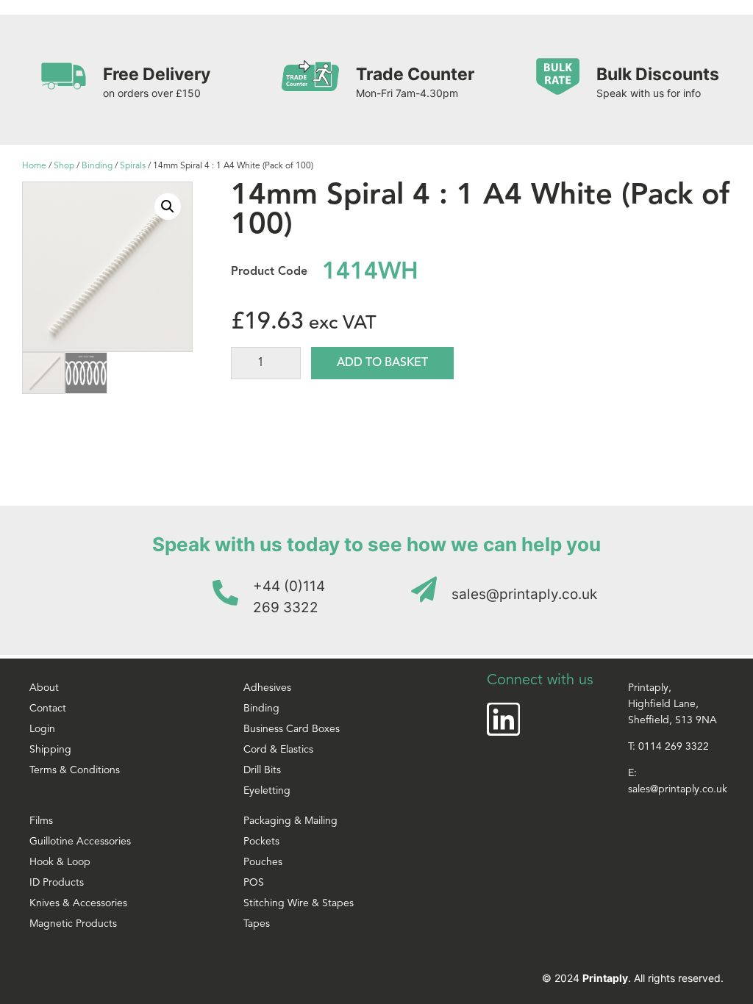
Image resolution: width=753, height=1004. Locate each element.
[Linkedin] (503, 719)
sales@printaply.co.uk (524, 594)
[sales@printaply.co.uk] (424, 589)
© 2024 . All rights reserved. (633, 978)
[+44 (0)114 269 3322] (225, 592)
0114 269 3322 (673, 747)
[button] (167, 206)
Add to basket (382, 363)
